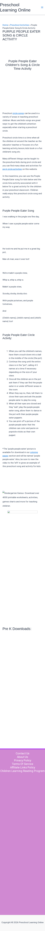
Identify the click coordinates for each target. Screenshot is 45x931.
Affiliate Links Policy (22, 767)
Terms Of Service (22, 764)
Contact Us (22, 753)
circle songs (18, 113)
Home (5, 25)
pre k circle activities (12, 169)
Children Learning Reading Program (22, 771)
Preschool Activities (19, 25)
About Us (22, 757)
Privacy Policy (22, 760)
